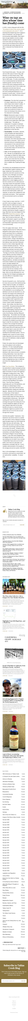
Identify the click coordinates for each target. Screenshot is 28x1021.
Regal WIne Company (14, 213)
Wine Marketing (17, 13)
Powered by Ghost (14, 1012)
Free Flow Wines (10, 366)
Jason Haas (6, 12)
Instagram (14, 1004)
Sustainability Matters (8, 13)
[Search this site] (23, 2)
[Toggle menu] (26, 2)
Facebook (14, 1002)
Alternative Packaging (15, 12)
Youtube (14, 1008)
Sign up (14, 1000)
